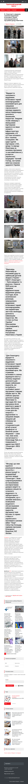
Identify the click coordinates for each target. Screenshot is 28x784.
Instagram (19, 752)
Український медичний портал (14, 777)
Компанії (14, 10)
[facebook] (1, 1)
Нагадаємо (6, 537)
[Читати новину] (8, 609)
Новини (3, 10)
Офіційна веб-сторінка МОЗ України (14, 596)
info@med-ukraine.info (9, 771)
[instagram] (4, 1)
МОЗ (6, 663)
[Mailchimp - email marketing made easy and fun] (19, 686)
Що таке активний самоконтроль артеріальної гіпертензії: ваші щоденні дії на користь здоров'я (17, 742)
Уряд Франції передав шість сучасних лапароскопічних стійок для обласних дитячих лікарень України (19, 633)
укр (23, 1)
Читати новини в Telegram (10, 752)
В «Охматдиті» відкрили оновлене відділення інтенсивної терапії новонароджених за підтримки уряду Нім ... (8, 649)
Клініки (8, 10)
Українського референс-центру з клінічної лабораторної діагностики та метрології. (13, 262)
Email (7, 679)
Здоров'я (7, 666)
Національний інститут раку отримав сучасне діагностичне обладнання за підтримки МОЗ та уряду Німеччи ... (8, 617)
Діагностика (17, 663)
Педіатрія (17, 666)
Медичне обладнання (10, 24)
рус (25, 1)
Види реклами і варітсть (9, 773)
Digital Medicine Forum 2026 (18, 698)
